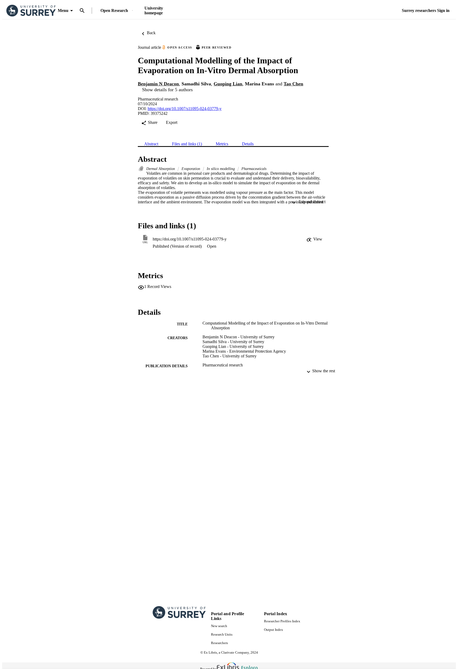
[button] (314, 239)
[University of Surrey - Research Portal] (31, 11)
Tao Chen (293, 83)
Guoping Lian (228, 83)
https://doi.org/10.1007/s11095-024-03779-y (185, 108)
